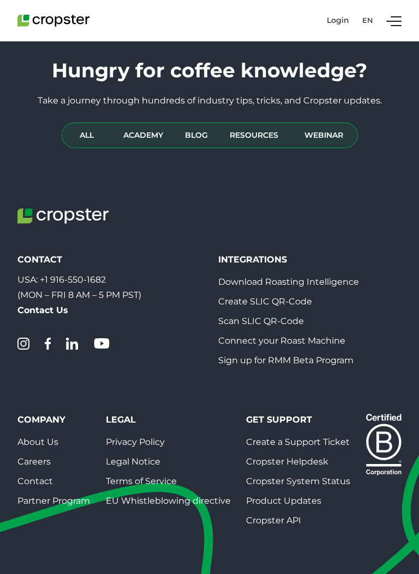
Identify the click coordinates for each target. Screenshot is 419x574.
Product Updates (283, 501)
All (87, 135)
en (367, 20)
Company (41, 419)
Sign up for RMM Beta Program (286, 360)
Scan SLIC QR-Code (261, 321)
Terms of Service (141, 481)
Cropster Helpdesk (287, 461)
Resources (254, 135)
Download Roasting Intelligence (288, 282)
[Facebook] (48, 344)
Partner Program (53, 501)
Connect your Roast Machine (281, 340)
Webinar (323, 135)
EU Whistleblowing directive (168, 501)
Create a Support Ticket (298, 442)
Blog (196, 135)
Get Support (279, 419)
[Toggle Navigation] (394, 20)
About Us (37, 442)
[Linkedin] (72, 344)
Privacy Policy (135, 442)
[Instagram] (23, 344)
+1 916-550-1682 (73, 279)
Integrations (252, 259)
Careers (34, 461)
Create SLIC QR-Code (265, 301)
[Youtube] (101, 344)
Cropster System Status (298, 481)
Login (338, 20)
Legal (121, 419)
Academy (143, 135)
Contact (35, 481)
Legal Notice (133, 461)
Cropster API (273, 520)
